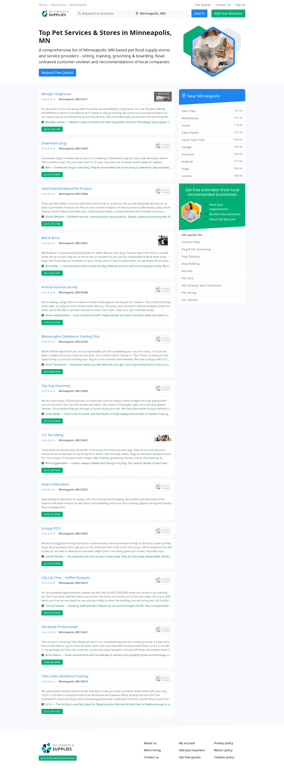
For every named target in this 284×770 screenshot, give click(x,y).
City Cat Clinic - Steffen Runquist (65, 577)
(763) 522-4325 (52, 322)
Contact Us (223, 5)
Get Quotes (203, 5)
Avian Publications (55, 484)
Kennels (187, 271)
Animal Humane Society (59, 287)
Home (43, 5)
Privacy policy (223, 743)
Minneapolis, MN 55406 (73, 194)
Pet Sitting (189, 293)
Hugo (212, 169)
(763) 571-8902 (52, 514)
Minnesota (58, 5)
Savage (212, 147)
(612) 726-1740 (52, 129)
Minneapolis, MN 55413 (73, 681)
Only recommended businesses (57, 758)
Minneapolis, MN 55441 (73, 632)
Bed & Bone (50, 238)
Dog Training (191, 256)
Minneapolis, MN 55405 (73, 148)
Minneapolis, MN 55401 (73, 243)
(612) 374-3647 (52, 174)
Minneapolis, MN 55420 (73, 342)
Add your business (192, 750)
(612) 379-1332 (52, 711)
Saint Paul (212, 111)
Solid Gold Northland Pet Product (66, 188)
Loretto (212, 176)
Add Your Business (228, 13)
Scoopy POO (50, 528)
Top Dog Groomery (56, 385)
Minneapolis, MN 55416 (73, 583)
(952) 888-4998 (52, 371)
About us (150, 743)
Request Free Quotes (57, 72)
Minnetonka (212, 118)
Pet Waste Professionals (59, 627)
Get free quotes (190, 757)
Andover (212, 161)
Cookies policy (224, 757)
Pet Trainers (190, 300)
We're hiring (152, 750)
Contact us (151, 757)
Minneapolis (78, 5)
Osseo (212, 125)
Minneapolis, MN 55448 (73, 292)
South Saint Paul (212, 140)
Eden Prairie (212, 132)
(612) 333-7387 (52, 273)
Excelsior (212, 154)
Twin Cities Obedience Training (64, 676)
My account (187, 743)
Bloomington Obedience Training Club (70, 336)
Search (199, 13)
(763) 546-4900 (52, 662)
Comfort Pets (191, 242)
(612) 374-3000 (52, 563)
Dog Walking (191, 264)
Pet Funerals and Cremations (202, 285)
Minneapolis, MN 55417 (73, 99)
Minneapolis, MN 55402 (73, 440)
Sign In (240, 5)
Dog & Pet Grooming (196, 249)
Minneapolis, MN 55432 (73, 489)
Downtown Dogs (54, 143)
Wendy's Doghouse (56, 94)
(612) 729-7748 (52, 223)
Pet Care (187, 278)
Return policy (223, 750)
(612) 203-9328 (52, 470)
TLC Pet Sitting (52, 435)
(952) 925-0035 (52, 612)
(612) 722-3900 (52, 421)
